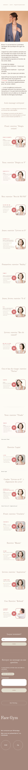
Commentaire (5, 678)
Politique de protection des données (12, 756)
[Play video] (14, 142)
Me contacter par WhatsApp (10, 731)
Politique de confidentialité (9, 759)
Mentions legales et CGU (9, 754)
